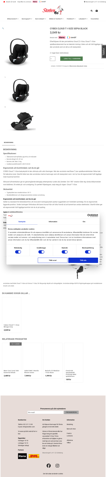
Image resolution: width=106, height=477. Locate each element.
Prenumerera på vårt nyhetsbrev (53, 409)
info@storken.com (29, 427)
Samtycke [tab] (22, 221)
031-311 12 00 (28, 424)
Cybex (85, 66)
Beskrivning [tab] (8, 142)
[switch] (41, 252)
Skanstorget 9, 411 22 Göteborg (95, 2)
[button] (3, 28)
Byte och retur (71, 429)
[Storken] (53, 9)
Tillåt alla (83, 260)
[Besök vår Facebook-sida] (49, 466)
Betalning (70, 424)
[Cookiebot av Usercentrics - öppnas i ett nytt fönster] (89, 215)
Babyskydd (80, 66)
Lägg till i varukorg (72, 58)
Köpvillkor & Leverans (24, 2)
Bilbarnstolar (72, 66)
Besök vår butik (11, 2)
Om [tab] (84, 221)
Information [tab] (53, 221)
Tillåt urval (52, 260)
